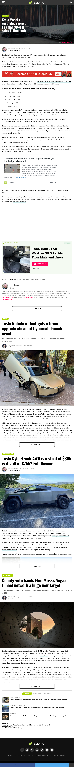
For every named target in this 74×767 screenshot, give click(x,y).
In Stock (67, 243)
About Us (18, 755)
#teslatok (47, 725)
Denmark (17, 279)
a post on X (44, 656)
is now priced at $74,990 (60, 536)
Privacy (63, 755)
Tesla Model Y (41, 279)
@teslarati (5, 723)
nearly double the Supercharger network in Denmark (29, 149)
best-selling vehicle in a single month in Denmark (54, 81)
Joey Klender (14, 50)
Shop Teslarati (11, 243)
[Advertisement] (37, 221)
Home (10, 755)
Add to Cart (41, 263)
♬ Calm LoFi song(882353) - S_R (12, 728)
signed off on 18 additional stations (24, 672)
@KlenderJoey (46, 199)
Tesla (32, 279)
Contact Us (28, 755)
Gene (11, 347)
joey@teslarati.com (10, 199)
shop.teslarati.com (7, 299)
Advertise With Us (43, 755)
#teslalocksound (7, 726)
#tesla (41, 725)
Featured (25, 279)
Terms (55, 755)
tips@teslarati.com (19, 202)
